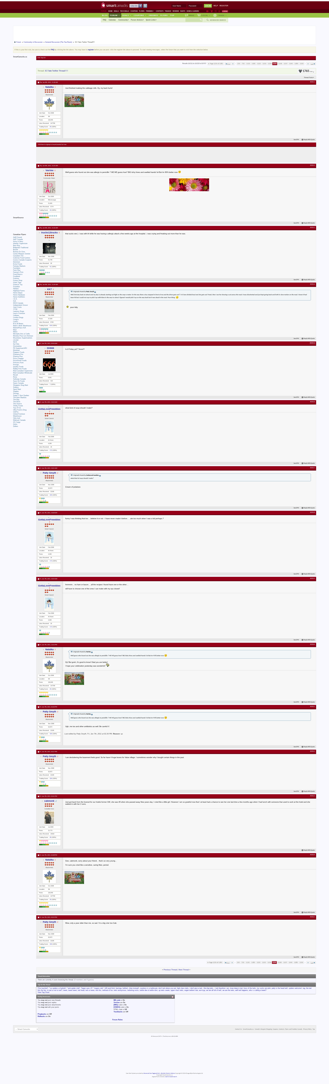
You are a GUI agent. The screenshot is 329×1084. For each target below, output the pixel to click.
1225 (259, 64)
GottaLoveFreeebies (49, 409)
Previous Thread (170, 970)
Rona (15, 377)
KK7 (49, 289)
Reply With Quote (309, 139)
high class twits (183, 988)
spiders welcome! (295, 988)
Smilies (117, 1002)
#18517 (312, 468)
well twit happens (241, 990)
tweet (65, 990)
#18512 (312, 165)
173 (51, 450)
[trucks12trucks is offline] (49, 248)
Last (312, 64)
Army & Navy (18, 241)
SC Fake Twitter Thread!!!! (56, 71)
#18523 (312, 796)
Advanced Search (218, 20)
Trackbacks (118, 1012)
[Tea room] (207, 11)
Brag (191, 15)
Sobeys (16, 387)
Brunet (15, 250)
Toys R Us (17, 408)
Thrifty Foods (18, 406)
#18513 (312, 227)
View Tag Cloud (43, 992)
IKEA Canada (18, 303)
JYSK (15, 309)
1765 (308, 71)
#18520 (312, 644)
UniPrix (16, 412)
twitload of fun (107, 990)
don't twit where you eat (167, 988)
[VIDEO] (117, 1007)
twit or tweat (89, 990)
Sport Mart (17, 389)
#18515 (312, 343)
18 (50, 210)
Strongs (16, 393)
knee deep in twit (236, 988)
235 (238, 64)
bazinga (119, 988)
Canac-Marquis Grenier (21, 254)
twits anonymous (120, 990)
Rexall (15, 375)
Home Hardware (19, 295)
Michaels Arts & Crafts (21, 334)
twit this (98, 990)
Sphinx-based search (171, 1076)
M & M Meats (18, 324)
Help (215, 6)
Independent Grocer (20, 305)
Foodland (16, 276)
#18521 (312, 706)
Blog (105, 15)
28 (50, 837)
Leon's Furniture (19, 313)
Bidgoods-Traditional (20, 248)
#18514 (312, 284)
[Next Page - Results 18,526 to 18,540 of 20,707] (308, 63)
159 (51, 495)
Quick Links (150, 20)
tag (304, 988)
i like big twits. (208, 988)
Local (205, 15)
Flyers (141, 11)
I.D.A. (15, 299)
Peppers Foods (18, 352)
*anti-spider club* (73, 988)
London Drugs (18, 317)
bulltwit (125, 988)
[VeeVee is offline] (49, 187)
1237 (285, 64)
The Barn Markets (19, 397)
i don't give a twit (196, 988)
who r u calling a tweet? (257, 990)
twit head (81, 990)
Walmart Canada (19, 420)
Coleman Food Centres (21, 258)
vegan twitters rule (191, 990)
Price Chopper (18, 358)
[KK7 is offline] (49, 306)
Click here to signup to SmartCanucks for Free (52, 144)
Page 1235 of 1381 (216, 64)
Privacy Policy (307, 1029)
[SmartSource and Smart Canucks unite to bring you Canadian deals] (23, 223)
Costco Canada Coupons (22, 260)
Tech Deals (124, 11)
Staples (16, 391)
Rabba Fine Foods (20, 369)
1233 (264, 64)
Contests (159, 11)
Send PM (296, 139)
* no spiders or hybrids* (57, 988)
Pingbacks (42, 1014)
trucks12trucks (49, 232)
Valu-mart (16, 418)
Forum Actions (137, 20)
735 (243, 64)
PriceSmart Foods (20, 360)
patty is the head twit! (280, 988)
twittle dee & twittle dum (149, 990)
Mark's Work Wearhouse (22, 326)
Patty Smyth (49, 473)
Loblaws (16, 315)
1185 (253, 64)
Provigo (16, 365)
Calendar (112, 20)
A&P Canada (18, 239)
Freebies (150, 11)
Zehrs (15, 424)
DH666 (50, 348)
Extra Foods (17, 264)
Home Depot (17, 293)
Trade (222, 15)
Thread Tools (308, 77)
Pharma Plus (18, 356)
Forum (115, 15)
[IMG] (116, 1005)
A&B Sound (17, 237)
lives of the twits (250, 988)
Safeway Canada (19, 379)
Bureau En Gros (19, 252)
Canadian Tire (18, 256)
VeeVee (49, 170)
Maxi (15, 330)
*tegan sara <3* (87, 988)
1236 (280, 64)
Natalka (49, 87)
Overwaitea (17, 346)
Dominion (16, 262)
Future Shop (17, 280)
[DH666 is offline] (49, 365)
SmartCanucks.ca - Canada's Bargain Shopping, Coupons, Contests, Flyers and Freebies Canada (272, 1029)
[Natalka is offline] (49, 104)
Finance (168, 11)
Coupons (134, 11)
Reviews (176, 11)
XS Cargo (16, 422)
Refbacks (41, 1016)
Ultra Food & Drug (19, 410)
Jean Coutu (17, 307)
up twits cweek (164, 990)
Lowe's (15, 322)
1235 (275, 64)
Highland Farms (19, 291)
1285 (296, 64)
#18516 (312, 402)
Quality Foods (18, 367)
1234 (270, 64)
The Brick (16, 402)
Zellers (15, 426)
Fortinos (16, 278)
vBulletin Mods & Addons (168, 1073)
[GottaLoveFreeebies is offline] (49, 427)
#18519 (312, 578)
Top (172, 15)
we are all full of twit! (213, 990)
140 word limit (109, 988)
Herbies (16, 289)
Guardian (16, 287)
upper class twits (177, 990)
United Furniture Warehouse (19, 415)
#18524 (312, 855)
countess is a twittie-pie (148, 988)
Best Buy (16, 245)
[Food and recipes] (215, 11)
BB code (117, 1000)
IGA (14, 301)
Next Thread (184, 970)
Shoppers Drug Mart (20, 385)
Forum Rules (117, 1020)
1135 (248, 64)
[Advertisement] (85, 154)
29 (50, 126)
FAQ (104, 20)
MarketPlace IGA (19, 328)
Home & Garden (193, 11)
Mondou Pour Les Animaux (23, 336)
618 (51, 325)
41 (50, 266)
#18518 (312, 512)
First (228, 64)
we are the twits (228, 990)
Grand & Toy (17, 285)
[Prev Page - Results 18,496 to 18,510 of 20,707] (233, 63)
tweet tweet (72, 990)
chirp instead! (134, 988)
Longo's (16, 319)
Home (110, 11)
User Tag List (41, 57)
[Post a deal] (225, 11)
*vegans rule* (98, 988)
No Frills (16, 344)
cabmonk (49, 801)
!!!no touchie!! (43, 988)
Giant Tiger (17, 282)
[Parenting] (219, 11)
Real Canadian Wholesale (22, 373)
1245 (291, 64)
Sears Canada (18, 383)
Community (123, 20)
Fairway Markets (19, 266)
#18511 (312, 82)
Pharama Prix (18, 354)
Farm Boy (16, 270)
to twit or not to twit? (54, 990)
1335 (302, 64)
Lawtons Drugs (18, 311)
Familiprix (16, 268)
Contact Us (238, 1029)
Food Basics (17, 274)
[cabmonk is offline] (49, 818)
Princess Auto (18, 363)
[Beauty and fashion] (212, 11)
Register (224, 6)
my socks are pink (264, 988)
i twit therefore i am (222, 988)
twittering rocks (133, 990)
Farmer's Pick (18, 272)
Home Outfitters (19, 297)
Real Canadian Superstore (23, 371)
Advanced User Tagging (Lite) (151, 1073)
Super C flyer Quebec (21, 395)
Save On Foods (19, 381)
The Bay (16, 400)
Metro (15, 332)
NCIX (15, 342)
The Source (17, 404)
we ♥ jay (202, 990)
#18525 (312, 917)
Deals (116, 11)
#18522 (312, 751)
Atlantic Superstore (20, 243)
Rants (182, 11)
